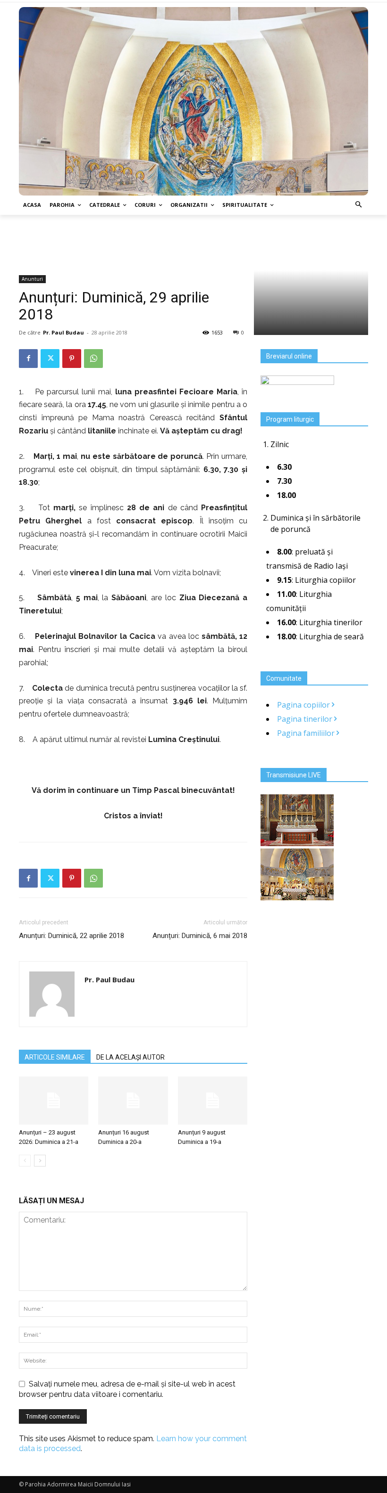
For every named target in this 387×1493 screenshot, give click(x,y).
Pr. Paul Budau (63, 332)
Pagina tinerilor (305, 719)
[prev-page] (25, 1161)
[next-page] (40, 1161)
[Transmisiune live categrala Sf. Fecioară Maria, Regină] (297, 897)
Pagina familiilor (307, 733)
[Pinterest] (71, 358)
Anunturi (32, 279)
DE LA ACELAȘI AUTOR (130, 1057)
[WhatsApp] (93, 358)
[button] (359, 205)
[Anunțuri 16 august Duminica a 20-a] (133, 1100)
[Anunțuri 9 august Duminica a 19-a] (212, 1100)
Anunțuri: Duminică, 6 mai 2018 (199, 935)
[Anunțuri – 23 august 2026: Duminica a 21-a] (53, 1100)
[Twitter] (50, 358)
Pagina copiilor (304, 705)
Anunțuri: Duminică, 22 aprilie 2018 (71, 935)
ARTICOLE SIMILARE (55, 1057)
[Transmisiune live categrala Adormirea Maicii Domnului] (297, 843)
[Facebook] (28, 358)
